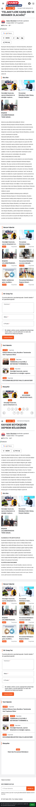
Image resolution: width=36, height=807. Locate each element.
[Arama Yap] (33, 3)
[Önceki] (4, 413)
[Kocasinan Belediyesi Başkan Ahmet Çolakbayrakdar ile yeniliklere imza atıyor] (26, 277)
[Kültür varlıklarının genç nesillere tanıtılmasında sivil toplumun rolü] (9, 277)
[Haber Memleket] (14, 4)
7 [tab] (14, 413)
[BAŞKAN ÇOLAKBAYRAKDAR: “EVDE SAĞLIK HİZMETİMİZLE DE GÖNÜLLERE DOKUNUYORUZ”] (9, 109)
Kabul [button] (32, 804)
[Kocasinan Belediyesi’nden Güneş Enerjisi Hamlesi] (27, 89)
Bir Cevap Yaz (8, 294)
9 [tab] (21, 413)
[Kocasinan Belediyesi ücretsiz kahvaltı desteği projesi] (26, 258)
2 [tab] (12, 409)
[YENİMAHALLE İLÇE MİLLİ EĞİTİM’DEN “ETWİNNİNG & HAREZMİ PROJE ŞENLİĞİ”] (18, 361)
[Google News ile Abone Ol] (7, 33)
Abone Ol (30, 788)
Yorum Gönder (8, 337)
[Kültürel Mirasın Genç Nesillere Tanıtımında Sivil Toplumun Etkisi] (18, 352)
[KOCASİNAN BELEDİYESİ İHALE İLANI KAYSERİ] (18, 379)
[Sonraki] (32, 413)
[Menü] (3, 3)
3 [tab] (16, 409)
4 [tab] (19, 409)
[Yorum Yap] (13, 38)
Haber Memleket (11, 21)
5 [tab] (23, 409)
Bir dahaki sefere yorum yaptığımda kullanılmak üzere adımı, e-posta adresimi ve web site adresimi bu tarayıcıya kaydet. (19, 331)
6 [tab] (27, 409)
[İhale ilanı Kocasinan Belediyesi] (18, 750)
